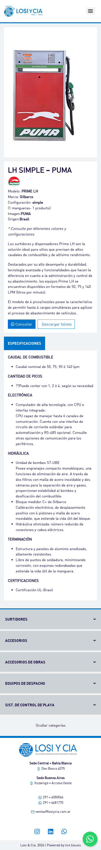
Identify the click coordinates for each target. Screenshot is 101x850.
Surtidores (16, 619)
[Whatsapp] (64, 832)
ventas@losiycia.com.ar (53, 811)
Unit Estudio (73, 845)
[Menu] (90, 11)
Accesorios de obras (25, 662)
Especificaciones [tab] (24, 343)
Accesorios (16, 640)
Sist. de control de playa (29, 705)
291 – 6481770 (52, 802)
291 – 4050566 (52, 797)
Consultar (23, 324)
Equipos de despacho (25, 683)
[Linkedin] (50, 832)
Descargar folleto (56, 324)
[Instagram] (37, 832)
